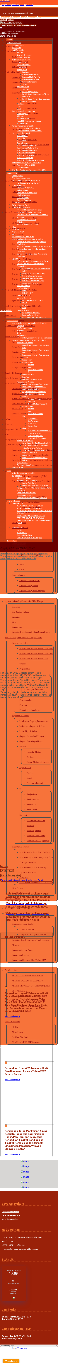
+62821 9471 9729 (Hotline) (13, 1245)
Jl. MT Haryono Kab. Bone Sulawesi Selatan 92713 (24, 1237)
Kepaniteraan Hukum (10, 1219)
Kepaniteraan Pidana (10, 1212)
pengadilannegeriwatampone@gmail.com (21, 1249)
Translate (22, 1348)
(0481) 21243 (7, 1241)
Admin (4, 866)
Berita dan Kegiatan (11, 875)
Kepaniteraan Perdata (11, 1215)
